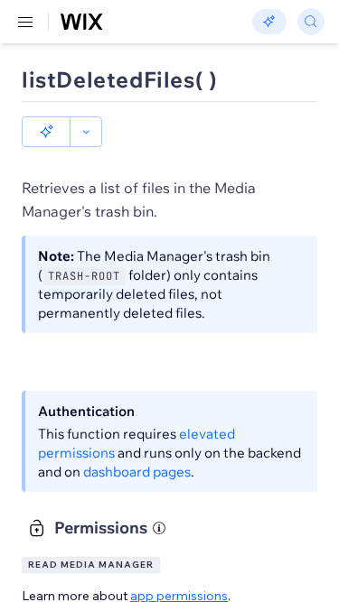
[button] (46, 131)
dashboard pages (137, 471)
